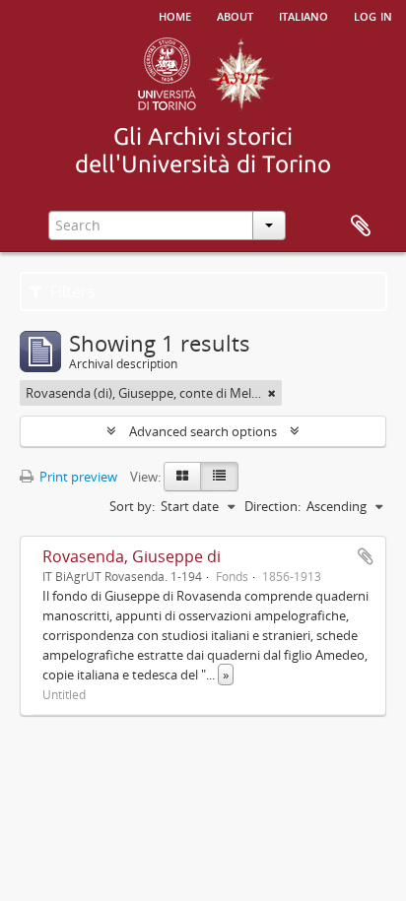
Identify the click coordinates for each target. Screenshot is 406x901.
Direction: (272, 506)
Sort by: (132, 506)
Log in (373, 15)
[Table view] (219, 476)
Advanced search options (203, 431)
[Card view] (182, 476)
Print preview (76, 476)
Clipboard (360, 226)
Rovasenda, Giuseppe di (131, 556)
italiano (303, 15)
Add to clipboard (365, 556)
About (235, 15)
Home (175, 15)
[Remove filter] (272, 393)
